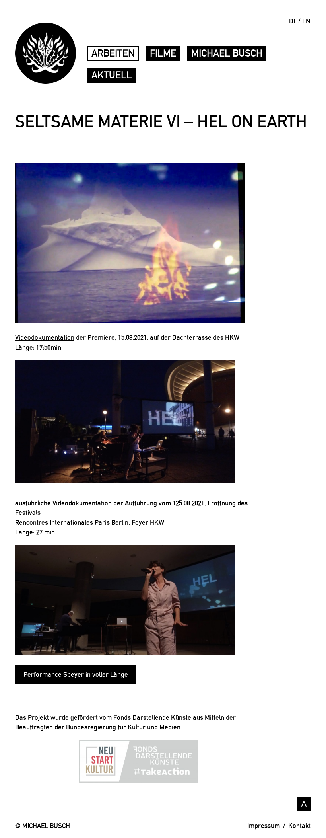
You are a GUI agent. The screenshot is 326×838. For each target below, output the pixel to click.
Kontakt (299, 826)
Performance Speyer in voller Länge (75, 674)
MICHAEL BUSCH (226, 53)
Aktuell (111, 75)
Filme (163, 53)
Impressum (263, 826)
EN (306, 21)
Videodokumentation (44, 337)
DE (293, 21)
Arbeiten (113, 53)
